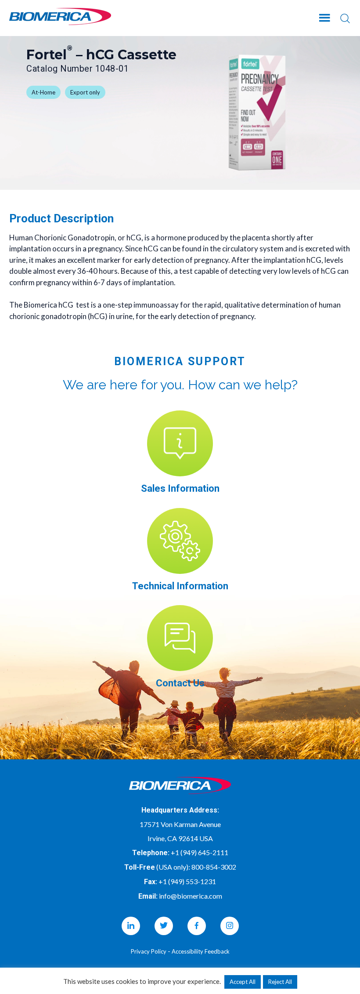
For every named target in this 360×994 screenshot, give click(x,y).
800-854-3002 (213, 867)
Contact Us (180, 683)
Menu (325, 16)
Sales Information (180, 488)
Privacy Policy (148, 951)
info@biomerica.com (190, 896)
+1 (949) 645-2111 (199, 852)
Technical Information (180, 585)
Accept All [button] (243, 981)
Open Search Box (345, 18)
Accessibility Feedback (201, 951)
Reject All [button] (280, 981)
